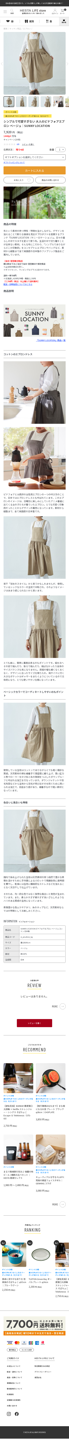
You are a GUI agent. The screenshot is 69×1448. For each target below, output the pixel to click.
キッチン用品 (15, 28)
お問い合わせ (12, 1405)
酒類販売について (14, 1383)
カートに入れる (34, 170)
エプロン (27, 28)
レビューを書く (28, 144)
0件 (18, 144)
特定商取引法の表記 (42, 1366)
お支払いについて (14, 1366)
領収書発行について (14, 1388)
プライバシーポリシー (43, 1371)
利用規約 (10, 1394)
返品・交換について (14, 1377)
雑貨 (5, 28)
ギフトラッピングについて (14, 162)
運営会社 (37, 1377)
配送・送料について (14, 1371)
